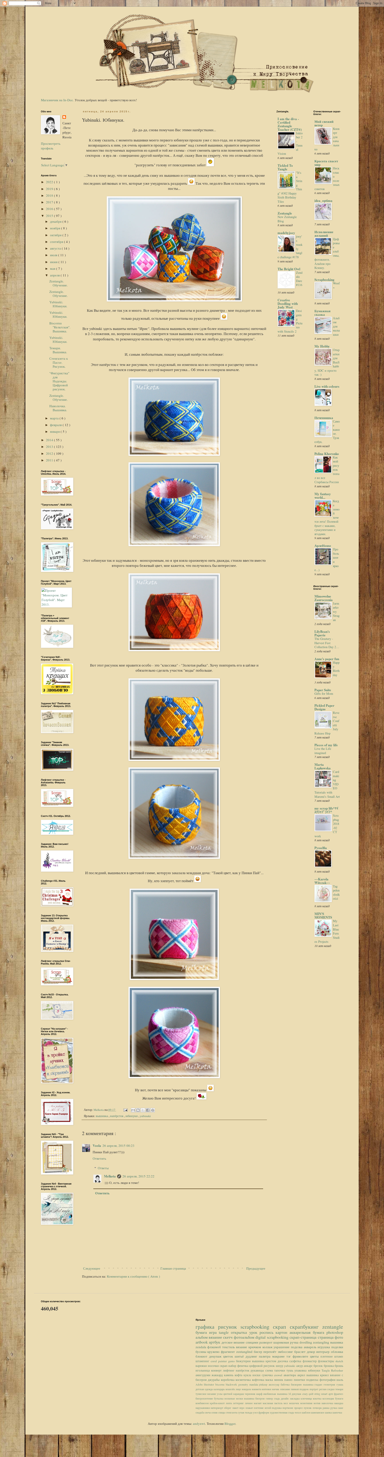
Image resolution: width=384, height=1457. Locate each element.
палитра (265, 1356)
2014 (50, 440)
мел (286, 1403)
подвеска (313, 1380)
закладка (295, 1398)
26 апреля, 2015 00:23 (118, 1145)
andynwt (199, 1423)
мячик (276, 1389)
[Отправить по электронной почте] (133, 1110)
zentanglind (245, 1351)
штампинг (203, 1361)
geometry (243, 1384)
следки (331, 1389)
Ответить (99, 1158)
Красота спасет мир (326, 163)
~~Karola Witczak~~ (322, 881)
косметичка (244, 1380)
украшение (282, 1347)
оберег (228, 1407)
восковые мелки (234, 1398)
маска (269, 1380)
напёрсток (117, 1116)
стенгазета (232, 1412)
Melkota (110, 1176)
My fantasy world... (322, 495)
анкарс (309, 1366)
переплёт (270, 1351)
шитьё (240, 1356)
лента (229, 1403)
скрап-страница (304, 1337)
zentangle (332, 1326)
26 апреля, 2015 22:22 (138, 1176)
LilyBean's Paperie (322, 633)
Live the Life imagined (322, 750)
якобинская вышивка (275, 1393)
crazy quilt (308, 1393)
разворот (266, 1342)
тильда (249, 1412)
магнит (258, 1403)
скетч (228, 1337)
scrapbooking (256, 1326)
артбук (215, 1342)
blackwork (232, 1384)
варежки (202, 1366)
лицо (239, 1389)
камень (229, 1375)
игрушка (324, 1347)
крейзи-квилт (218, 1403)
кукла (248, 1375)
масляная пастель (273, 1403)
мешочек (294, 1403)
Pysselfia (320, 847)
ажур (300, 1366)
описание (285, 1389)
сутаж (241, 1412)
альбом (202, 1337)
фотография (328, 1380)
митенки (267, 1389)
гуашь (339, 1384)
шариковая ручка (286, 1342)
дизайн (285, 1398)
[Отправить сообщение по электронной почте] (125, 1110)
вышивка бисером (255, 1398)
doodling (306, 1342)
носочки (214, 1366)
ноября (55, 228)
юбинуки (132, 1116)
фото (339, 1337)
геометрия (330, 1384)
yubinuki (145, 1116)
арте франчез (335, 1393)
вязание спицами (246, 1342)
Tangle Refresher (332, 1370)
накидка (338, 1403)
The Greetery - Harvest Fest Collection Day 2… (326, 643)
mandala (254, 1384)
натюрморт (217, 1407)
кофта (239, 1375)
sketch (339, 1361)
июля (54, 255)
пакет (235, 1407)
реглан (323, 1389)
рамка (326, 1407)
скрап (281, 1326)
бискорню (297, 1384)
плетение (327, 1356)
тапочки (280, 1370)
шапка (328, 1412)
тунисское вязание (206, 1393)
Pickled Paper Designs (324, 707)
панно (289, 1380)
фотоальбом (244, 1337)
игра (214, 1332)
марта (55, 418)
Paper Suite (322, 689)
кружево (214, 1351)
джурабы (214, 1380)
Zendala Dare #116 (299, 278)
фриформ (264, 1412)
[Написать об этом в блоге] (138, 1110)
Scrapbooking (324, 279)
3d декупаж (295, 1393)
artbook (202, 1342)
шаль (339, 1380)
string (317, 1393)
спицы (222, 1412)
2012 (50, 453)
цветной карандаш (234, 1393)
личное (249, 1403)
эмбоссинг (286, 1351)
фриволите (301, 1356)
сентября (57, 241)
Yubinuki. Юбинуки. (58, 304)
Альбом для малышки (336, 326)
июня (54, 262)
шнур (280, 1366)
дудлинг (252, 1356)
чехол (298, 1412)
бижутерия (244, 1361)
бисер (259, 1351)
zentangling (321, 1342)
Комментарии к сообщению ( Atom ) (133, 1276)
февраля (56, 425)
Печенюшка (323, 417)
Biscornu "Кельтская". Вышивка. (59, 327)
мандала (247, 1389)
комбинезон (203, 1403)
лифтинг (229, 1370)
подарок (305, 1389)
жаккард (218, 1375)
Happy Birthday (336, 668)
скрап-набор (228, 1366)
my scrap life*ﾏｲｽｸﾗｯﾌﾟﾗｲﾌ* (326, 810)
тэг (289, 1356)
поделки (337, 1347)
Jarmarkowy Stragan (336, 611)
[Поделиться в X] (143, 1110)
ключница (307, 1398)
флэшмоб (214, 1347)
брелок (319, 1366)
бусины (202, 1351)
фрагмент (228, 1351)
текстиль (229, 1347)
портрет (314, 1389)
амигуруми (204, 1375)
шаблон (306, 1412)
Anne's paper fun (326, 658)
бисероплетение (205, 1398)
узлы (220, 1393)
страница (326, 1337)
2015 (50, 215)
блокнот (202, 1356)
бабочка (286, 1384)
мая (53, 268)
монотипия (307, 1403)
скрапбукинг (306, 1326)
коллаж (268, 1347)
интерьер (323, 1351)
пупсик (308, 1407)
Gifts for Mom (323, 693)
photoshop (334, 1332)
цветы (315, 1356)
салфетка (295, 1361)
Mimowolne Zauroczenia (323, 598)
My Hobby (322, 346)
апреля (55, 275)
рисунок (229, 1326)
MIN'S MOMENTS (323, 915)
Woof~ (336, 285)
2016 (50, 208)
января (55, 431)
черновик (250, 1393)
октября (56, 235)
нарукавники (203, 1407)
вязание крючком (249, 1347)
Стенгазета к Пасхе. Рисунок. (58, 362)
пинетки (300, 1380)
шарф (259, 1393)
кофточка (259, 1380)
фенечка (243, 1366)
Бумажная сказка (322, 312)
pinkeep (264, 1384)
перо (242, 1407)
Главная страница (173, 1268)
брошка (329, 1366)
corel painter (219, 1361)
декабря (56, 221)
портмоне (288, 1407)
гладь (277, 1398)
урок (254, 1332)
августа (56, 248)
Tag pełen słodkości (336, 892)
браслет (300, 1351)
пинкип (295, 1389)
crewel (279, 1375)
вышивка (102, 1116)
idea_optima (323, 200)
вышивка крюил (318, 1375)
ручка (334, 1407)
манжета (257, 1389)
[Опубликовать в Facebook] (148, 1110)
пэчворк (318, 1407)
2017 (50, 202)
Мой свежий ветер (324, 123)
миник (279, 1380)
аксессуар (275, 1384)
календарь (220, 1389)
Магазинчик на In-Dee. (57, 100)
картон (283, 1332)
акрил (301, 1375)
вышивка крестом (265, 1361)
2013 (50, 446)
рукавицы (258, 1370)
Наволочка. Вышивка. (58, 408)
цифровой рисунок (262, 1366)
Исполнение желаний (323, 233)
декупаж (216, 1356)
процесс (299, 1407)
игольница (203, 1370)
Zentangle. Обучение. (58, 283)
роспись (268, 1332)
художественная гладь (282, 1412)
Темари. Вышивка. (58, 350)
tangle (225, 1332)
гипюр (270, 1398)
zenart (324, 1393)
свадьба (200, 1412)
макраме (279, 1356)
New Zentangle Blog (287, 219)
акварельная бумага (308, 1332)
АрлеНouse (322, 545)
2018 (50, 195)
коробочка (228, 1380)
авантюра (290, 1375)
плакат (250, 1407)
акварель (311, 1347)
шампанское (318, 1412)
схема (269, 1370)
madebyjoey (286, 232)
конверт (217, 1370)
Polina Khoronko (326, 453)
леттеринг (239, 1403)
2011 (50, 460)
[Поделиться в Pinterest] (152, 1110)
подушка (277, 1407)
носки (257, 1375)
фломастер (310, 1361)
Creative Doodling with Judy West (288, 304)
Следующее (91, 1268)
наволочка (328, 1403)
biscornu (220, 1384)
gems (232, 1361)
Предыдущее (255, 1268)
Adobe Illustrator (206, 1384)
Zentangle (285, 213)
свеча (208, 1412)
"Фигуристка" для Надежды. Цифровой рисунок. (59, 381)
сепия (214, 1412)
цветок (229, 1356)
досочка (283, 1361)
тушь (290, 1370)
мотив (318, 1403)
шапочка (337, 1412)
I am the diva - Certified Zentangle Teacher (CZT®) (290, 124)
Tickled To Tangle (285, 167)
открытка (240, 1332)
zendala (202, 1347)
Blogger (229, 1423)
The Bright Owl (289, 268)
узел (255, 1412)
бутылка (219, 1398)
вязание (216, 1337)
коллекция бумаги (332, 1398)
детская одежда (205, 1389)
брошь (339, 1366)
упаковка (301, 1370)
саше (340, 1407)
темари (339, 1389)
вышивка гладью (313, 1384)
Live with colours (326, 386)
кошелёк (231, 1389)
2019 (50, 189)
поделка (297, 1347)
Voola (97, 1145)
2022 (50, 182)
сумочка (268, 1375)
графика (207, 1326)
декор (311, 1351)
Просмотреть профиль (50, 145)
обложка (337, 1351)
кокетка (317, 1398)
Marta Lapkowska (322, 766)
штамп (338, 1356)
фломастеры (326, 1361)
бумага (202, 1332)
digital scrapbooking (272, 1337)
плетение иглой (263, 1407)
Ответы (103, 1168)
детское (228, 1342)
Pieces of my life (326, 744)
